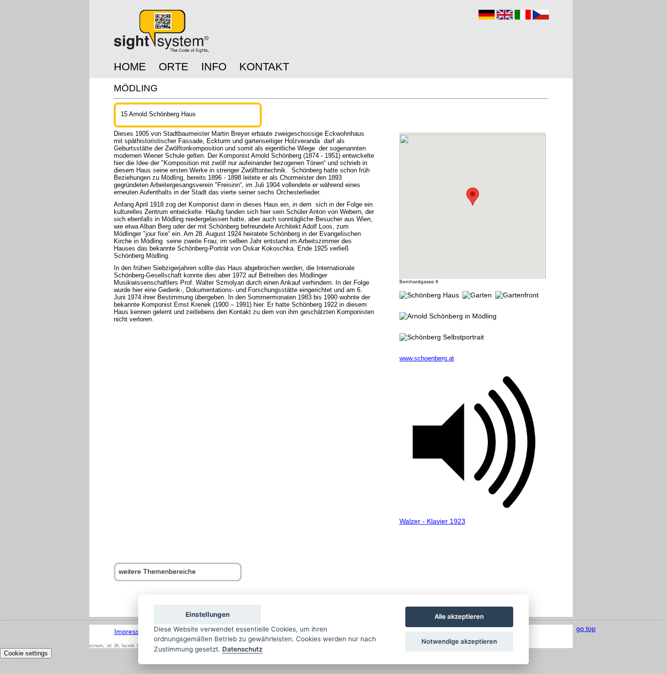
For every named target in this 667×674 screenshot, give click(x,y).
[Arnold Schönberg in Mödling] (448, 316)
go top (586, 628)
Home (130, 67)
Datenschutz (242, 649)
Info (214, 67)
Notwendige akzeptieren (459, 641)
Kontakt (264, 67)
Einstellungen (207, 614)
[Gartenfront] (517, 295)
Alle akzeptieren (459, 617)
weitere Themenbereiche (157, 571)
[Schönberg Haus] (429, 295)
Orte (173, 67)
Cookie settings (26, 653)
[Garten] (477, 295)
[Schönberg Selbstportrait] (441, 337)
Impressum (131, 631)
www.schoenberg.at (426, 358)
